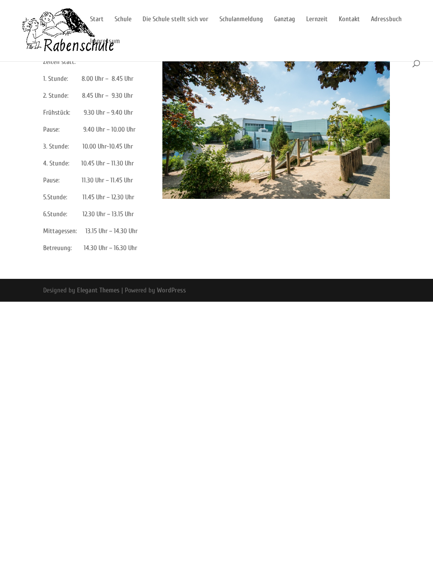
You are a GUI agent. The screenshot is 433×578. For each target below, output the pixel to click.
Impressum (105, 41)
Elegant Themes (98, 290)
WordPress (171, 290)
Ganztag (284, 19)
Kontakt (349, 19)
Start (97, 19)
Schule (123, 19)
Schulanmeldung (241, 19)
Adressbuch (386, 19)
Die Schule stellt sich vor (175, 19)
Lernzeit (317, 19)
